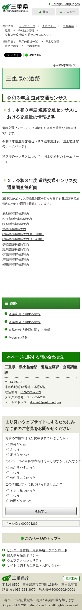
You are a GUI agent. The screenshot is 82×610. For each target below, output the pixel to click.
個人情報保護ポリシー (23, 555)
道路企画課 (12, 46)
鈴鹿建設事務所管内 (15, 224)
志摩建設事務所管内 (15, 249)
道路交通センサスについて (21, 156)
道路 (7, 30)
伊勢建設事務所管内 (15, 244)
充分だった (18, 444)
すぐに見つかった (23, 490)
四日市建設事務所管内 (17, 219)
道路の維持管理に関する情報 (29, 330)
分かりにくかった (23, 477)
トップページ (27, 26)
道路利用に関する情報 (25, 314)
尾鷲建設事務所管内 (15, 259)
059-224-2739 (30, 392)
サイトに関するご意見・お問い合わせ (34, 565)
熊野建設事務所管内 (15, 264)
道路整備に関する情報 (25, 322)
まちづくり (49, 26)
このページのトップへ (43, 538)
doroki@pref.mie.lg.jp (45, 402)
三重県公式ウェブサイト (15, 8)
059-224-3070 (25, 589)
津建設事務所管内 (14, 229)
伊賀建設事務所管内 (15, 254)
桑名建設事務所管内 (15, 213)
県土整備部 (52, 41)
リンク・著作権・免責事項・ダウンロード (37, 550)
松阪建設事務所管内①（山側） (23, 234)
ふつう (15, 449)
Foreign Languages (65, 4)
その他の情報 (26, 30)
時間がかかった (21, 501)
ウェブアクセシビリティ (24, 560)
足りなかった (19, 454)
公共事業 (68, 26)
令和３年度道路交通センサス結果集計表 (31, 141)
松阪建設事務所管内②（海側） (23, 239)
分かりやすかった (23, 467)
